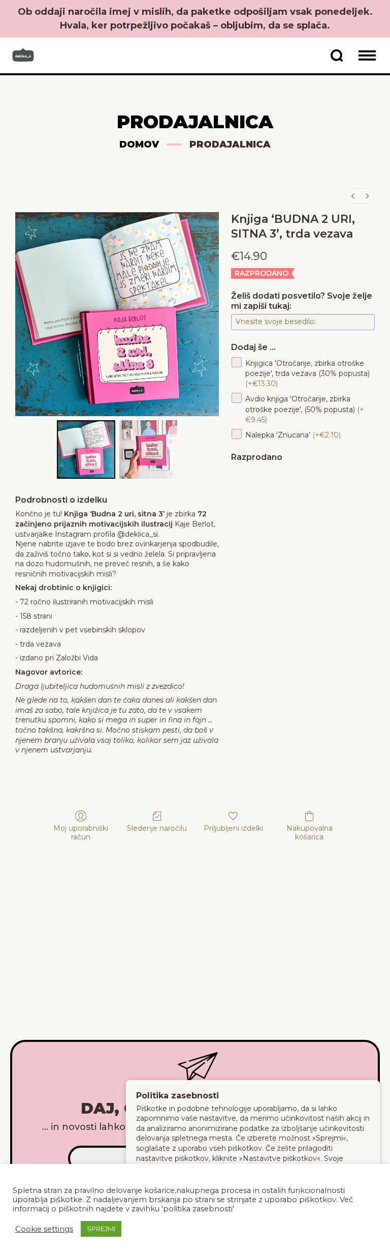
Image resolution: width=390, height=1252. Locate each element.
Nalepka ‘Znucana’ (293, 434)
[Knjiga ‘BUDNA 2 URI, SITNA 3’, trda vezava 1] (148, 449)
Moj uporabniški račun (80, 832)
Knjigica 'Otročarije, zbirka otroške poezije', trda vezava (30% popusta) (307, 373)
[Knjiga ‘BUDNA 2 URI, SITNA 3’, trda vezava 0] (86, 449)
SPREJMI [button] (101, 1229)
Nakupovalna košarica (309, 832)
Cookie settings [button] (44, 1229)
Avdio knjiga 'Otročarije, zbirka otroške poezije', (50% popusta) (304, 409)
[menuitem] (353, 196)
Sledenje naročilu (157, 828)
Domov (139, 144)
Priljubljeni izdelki (233, 828)
